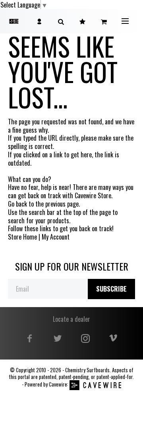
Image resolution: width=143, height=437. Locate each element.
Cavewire (58, 384)
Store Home (22, 237)
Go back (17, 204)
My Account (56, 237)
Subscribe (111, 289)
